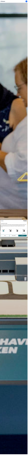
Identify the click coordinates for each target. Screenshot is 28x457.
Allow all (22, 235)
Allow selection (14, 235)
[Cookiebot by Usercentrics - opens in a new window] (24, 220)
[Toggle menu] (26, 1)
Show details (23, 233)
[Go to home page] (4, 1)
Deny (5, 235)
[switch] (10, 230)
